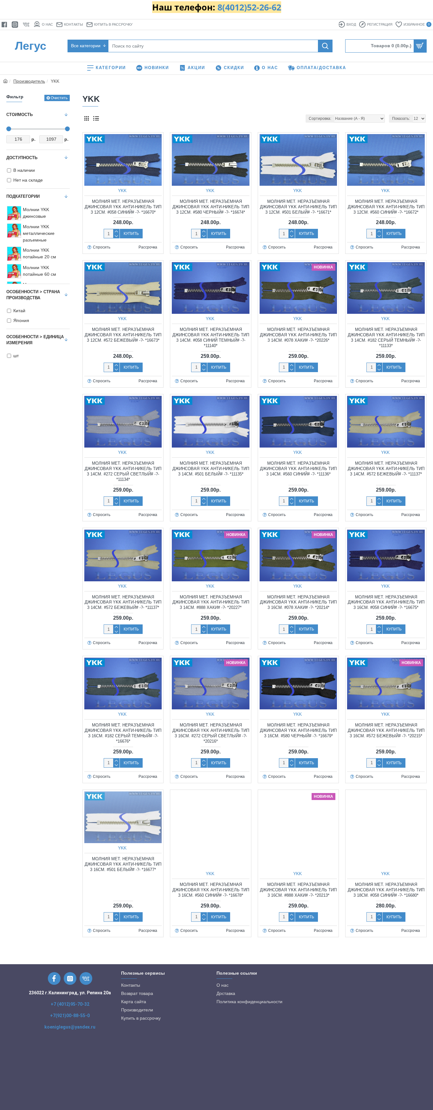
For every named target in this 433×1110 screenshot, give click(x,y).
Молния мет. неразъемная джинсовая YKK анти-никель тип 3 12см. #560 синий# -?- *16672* (386, 207)
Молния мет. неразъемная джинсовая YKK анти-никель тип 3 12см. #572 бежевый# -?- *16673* (123, 335)
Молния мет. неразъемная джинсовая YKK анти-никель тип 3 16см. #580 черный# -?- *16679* (298, 730)
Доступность (21, 157)
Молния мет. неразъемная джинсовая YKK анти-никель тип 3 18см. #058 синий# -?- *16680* (386, 890)
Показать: (401, 118)
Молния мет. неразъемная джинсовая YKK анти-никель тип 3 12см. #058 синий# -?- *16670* (123, 207)
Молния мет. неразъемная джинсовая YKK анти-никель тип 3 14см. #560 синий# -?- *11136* (298, 468)
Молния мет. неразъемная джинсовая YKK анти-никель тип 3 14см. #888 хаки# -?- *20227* (210, 602)
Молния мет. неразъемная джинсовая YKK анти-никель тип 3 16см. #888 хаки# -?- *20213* (298, 890)
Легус (30, 45)
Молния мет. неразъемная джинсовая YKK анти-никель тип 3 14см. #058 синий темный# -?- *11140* (210, 337)
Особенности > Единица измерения (35, 339)
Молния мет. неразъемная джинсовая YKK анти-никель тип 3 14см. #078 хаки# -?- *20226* (298, 335)
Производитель (29, 81)
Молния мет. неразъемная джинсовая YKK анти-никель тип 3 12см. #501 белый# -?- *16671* (298, 207)
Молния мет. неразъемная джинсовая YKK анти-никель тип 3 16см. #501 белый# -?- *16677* (123, 864)
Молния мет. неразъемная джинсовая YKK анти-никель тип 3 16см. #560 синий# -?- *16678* (210, 890)
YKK (122, 190)
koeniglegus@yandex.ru (69, 1026)
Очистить (59, 98)
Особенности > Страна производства (33, 294)
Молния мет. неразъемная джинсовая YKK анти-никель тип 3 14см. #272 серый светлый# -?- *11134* (123, 471)
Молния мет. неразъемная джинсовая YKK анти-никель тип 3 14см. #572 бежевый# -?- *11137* (386, 468)
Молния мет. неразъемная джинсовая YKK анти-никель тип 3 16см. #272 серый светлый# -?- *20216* (210, 733)
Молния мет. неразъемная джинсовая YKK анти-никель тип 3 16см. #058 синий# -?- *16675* (386, 602)
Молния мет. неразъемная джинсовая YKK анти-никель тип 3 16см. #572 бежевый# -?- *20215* (386, 730)
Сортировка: (320, 118)
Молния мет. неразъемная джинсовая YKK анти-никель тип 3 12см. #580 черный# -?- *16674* (210, 207)
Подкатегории (23, 196)
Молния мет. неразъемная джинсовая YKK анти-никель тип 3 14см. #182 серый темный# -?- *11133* (386, 337)
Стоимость (19, 114)
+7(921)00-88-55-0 (70, 1015)
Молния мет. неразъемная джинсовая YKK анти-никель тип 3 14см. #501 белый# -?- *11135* (210, 468)
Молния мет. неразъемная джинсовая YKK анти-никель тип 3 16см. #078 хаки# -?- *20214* (298, 602)
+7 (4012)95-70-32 (70, 1004)
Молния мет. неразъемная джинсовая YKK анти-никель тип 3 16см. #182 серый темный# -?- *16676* (123, 733)
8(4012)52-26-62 (249, 7)
